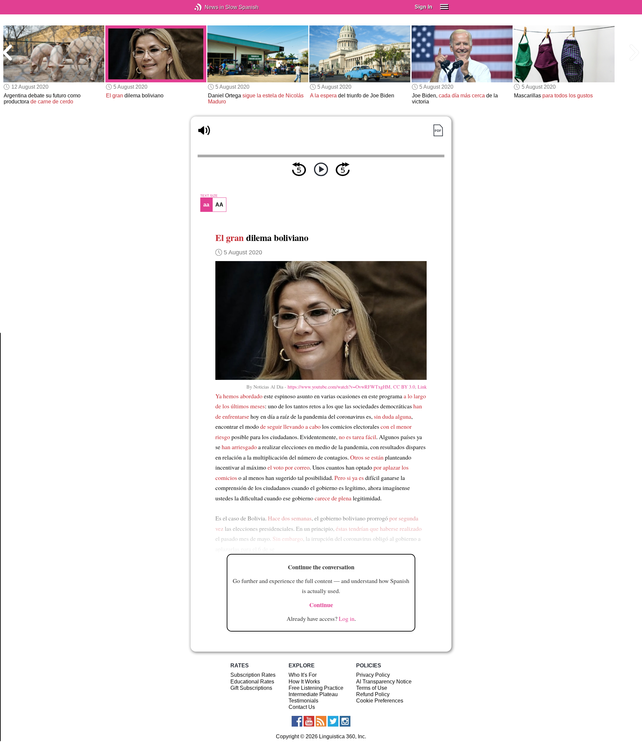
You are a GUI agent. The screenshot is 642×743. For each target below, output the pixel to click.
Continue (321, 604)
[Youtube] (309, 721)
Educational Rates (252, 681)
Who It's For (303, 675)
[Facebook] (297, 721)
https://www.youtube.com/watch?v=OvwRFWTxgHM (339, 387)
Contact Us (302, 707)
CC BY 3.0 (404, 387)
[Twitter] (333, 721)
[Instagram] (345, 721)
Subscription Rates (253, 675)
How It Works (304, 681)
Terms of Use (371, 688)
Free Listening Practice (316, 688)
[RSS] (321, 721)
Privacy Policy (373, 675)
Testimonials (303, 701)
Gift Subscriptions (251, 688)
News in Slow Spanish (208, 7)
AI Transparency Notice (384, 681)
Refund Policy (373, 694)
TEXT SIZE (209, 195)
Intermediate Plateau (313, 694)
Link (422, 387)
